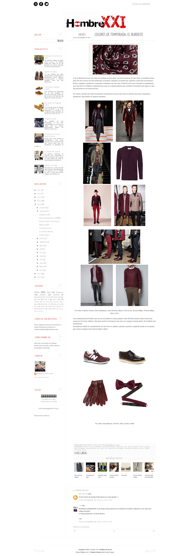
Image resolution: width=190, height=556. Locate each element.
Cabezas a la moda (50, 165)
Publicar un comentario (81, 527)
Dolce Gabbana (96, 446)
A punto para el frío (45, 228)
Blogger (56, 408)
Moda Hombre (79, 448)
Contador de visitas (49, 399)
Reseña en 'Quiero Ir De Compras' (49, 221)
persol (43, 308)
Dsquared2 (38, 297)
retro (35, 306)
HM (125, 446)
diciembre (43, 208)
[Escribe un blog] (78, 453)
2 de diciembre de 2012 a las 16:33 (95, 500)
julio (41, 249)
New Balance (91, 448)
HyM (48, 292)
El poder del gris (44, 235)
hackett (38, 311)
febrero (42, 267)
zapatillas (56, 295)
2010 (39, 277)
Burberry (59, 292)
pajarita (50, 306)
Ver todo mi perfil (41, 377)
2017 (39, 190)
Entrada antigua (153, 531)
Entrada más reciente (74, 531)
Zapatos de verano (50, 72)
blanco (86, 446)
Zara (84, 450)
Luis (80, 505)
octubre (42, 238)
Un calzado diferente (46, 232)
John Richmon (132, 446)
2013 (39, 201)
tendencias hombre (116, 448)
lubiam (43, 306)
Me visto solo (83, 494)
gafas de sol (57, 304)
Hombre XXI (94, 549)
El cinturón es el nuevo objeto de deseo (52, 135)
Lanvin (47, 297)
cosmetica (55, 302)
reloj (38, 299)
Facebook (41, 4)
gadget (61, 308)
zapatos (43, 295)
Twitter (46, 4)
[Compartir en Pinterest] (85, 453)
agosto (42, 246)
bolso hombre (58, 297)
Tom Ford (46, 302)
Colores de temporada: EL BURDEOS (50, 218)
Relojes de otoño (44, 225)
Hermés (36, 302)
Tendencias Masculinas (134, 448)
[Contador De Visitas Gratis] (48, 397)
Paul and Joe (102, 448)
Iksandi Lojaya (109, 552)
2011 (39, 274)
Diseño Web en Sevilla (49, 401)
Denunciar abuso (41, 415)
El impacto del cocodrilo (52, 152)
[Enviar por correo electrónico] (75, 453)
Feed (36, 4)
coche (49, 304)
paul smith (56, 299)
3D (56, 308)
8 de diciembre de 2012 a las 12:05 (95, 522)
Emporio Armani (109, 446)
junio (41, 252)
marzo (42, 263)
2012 (39, 204)
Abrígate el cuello (50, 119)
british (42, 304)
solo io (46, 299)
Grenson (119, 446)
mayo (41, 256)
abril (41, 260)
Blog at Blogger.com (82, 552)
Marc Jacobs (144, 446)
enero (41, 270)
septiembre (43, 242)
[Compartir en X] (80, 453)
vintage (50, 308)
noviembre (43, 211)
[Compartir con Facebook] (83, 453)
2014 (39, 197)
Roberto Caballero (94, 445)
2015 (39, 194)
